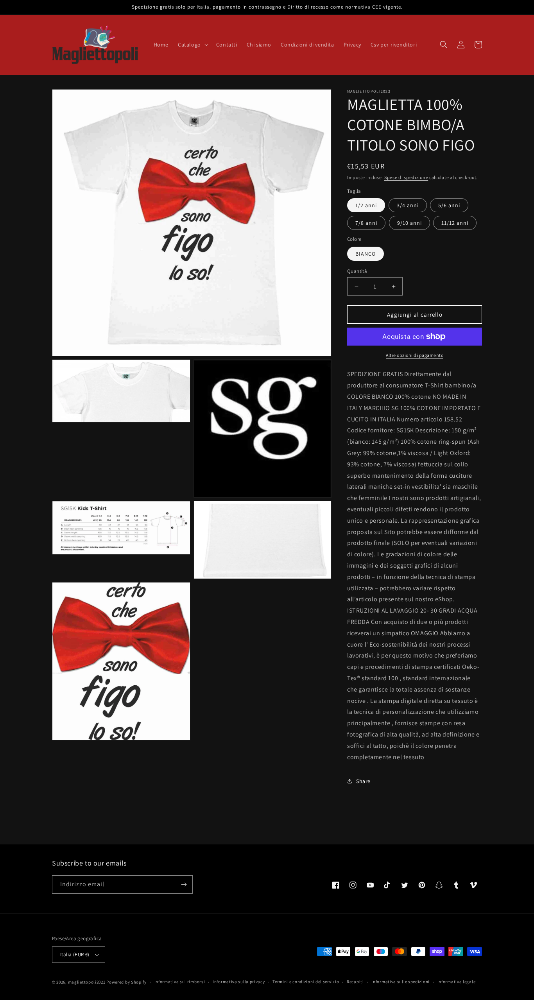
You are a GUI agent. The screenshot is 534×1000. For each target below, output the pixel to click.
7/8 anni (366, 222)
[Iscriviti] (183, 884)
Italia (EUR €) (75, 954)
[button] (192, 44)
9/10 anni (409, 222)
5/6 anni (449, 205)
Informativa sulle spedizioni (400, 981)
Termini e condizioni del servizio (305, 981)
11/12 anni (454, 222)
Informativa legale (456, 981)
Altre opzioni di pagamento (414, 355)
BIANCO (365, 253)
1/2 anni (366, 205)
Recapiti (355, 981)
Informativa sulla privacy (239, 981)
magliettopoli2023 (87, 982)
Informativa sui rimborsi (179, 981)
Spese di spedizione (406, 177)
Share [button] (363, 781)
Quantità (357, 271)
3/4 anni (408, 205)
